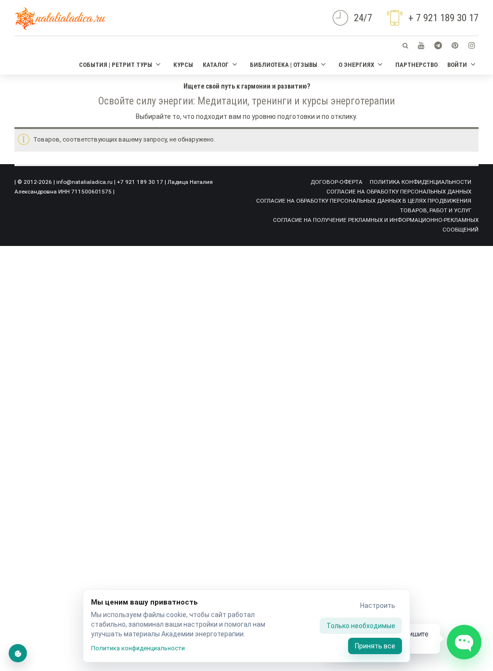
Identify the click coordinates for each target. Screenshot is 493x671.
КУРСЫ (183, 64)
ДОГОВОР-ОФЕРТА (337, 182)
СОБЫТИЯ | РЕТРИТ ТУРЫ (115, 64)
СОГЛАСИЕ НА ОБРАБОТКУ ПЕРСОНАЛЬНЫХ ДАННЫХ (398, 191)
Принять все (375, 646)
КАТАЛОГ (216, 64)
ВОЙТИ (457, 64)
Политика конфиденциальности (138, 648)
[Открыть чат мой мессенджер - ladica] (464, 642)
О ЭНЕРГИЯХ (356, 64)
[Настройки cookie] (18, 653)
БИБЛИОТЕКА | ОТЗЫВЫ (283, 64)
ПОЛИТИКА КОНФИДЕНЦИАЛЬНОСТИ (420, 182)
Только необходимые (360, 626)
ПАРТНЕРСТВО (416, 64)
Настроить (377, 605)
